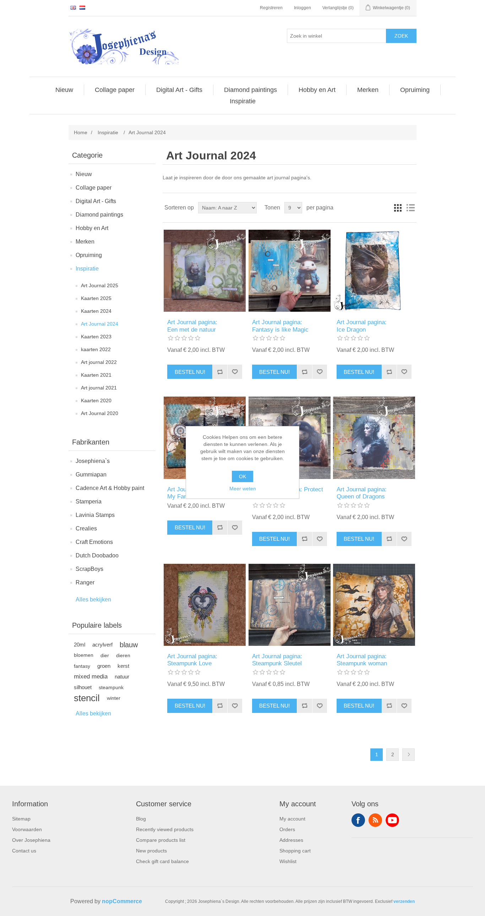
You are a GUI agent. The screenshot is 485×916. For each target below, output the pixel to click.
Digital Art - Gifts (96, 201)
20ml (79, 645)
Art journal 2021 (99, 388)
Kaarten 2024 (96, 311)
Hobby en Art (92, 228)
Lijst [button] (410, 207)
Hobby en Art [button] (317, 89)
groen (103, 666)
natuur (122, 677)
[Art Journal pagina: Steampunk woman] (374, 605)
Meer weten (242, 488)
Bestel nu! (190, 372)
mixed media (91, 676)
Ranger (85, 582)
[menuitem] (64, 89)
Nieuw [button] (64, 89)
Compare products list (160, 840)
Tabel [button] (397, 207)
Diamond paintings (99, 215)
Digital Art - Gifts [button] (179, 89)
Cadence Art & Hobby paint (110, 488)
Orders (287, 829)
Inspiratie (87, 269)
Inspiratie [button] (243, 101)
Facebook (358, 820)
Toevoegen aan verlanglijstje (234, 372)
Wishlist (287, 861)
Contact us (24, 851)
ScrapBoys (89, 569)
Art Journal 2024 (99, 324)
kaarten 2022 (96, 349)
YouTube (392, 820)
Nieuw (84, 174)
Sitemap (21, 819)
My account (292, 819)
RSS (375, 820)
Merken (85, 242)
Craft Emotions (94, 542)
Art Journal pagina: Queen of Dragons (362, 493)
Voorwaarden (27, 829)
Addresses (291, 840)
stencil (87, 698)
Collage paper (93, 188)
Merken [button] (367, 89)
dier (104, 655)
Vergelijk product (219, 372)
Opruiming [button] (415, 89)
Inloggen (302, 7)
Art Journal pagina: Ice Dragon (362, 326)
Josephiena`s (93, 461)
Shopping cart (295, 851)
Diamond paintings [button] (250, 89)
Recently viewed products (165, 829)
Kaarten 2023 (96, 336)
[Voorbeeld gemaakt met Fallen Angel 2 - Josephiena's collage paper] (374, 438)
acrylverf (102, 645)
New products (151, 851)
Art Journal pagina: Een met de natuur (192, 326)
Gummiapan (91, 474)
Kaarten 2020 (96, 400)
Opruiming (89, 255)
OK (242, 476)
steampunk (111, 687)
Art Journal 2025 (99, 285)
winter (113, 698)
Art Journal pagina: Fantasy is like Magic (280, 326)
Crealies (86, 528)
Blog (141, 819)
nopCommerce (122, 901)
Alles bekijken (93, 599)
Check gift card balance (162, 861)
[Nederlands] (82, 7)
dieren (123, 655)
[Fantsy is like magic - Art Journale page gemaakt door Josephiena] (290, 271)
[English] (73, 7)
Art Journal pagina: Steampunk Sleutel (277, 660)
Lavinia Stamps (95, 515)
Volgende (408, 754)
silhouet (83, 687)
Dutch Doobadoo (97, 555)
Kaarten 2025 (96, 298)
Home (80, 132)
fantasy (82, 666)
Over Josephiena (31, 840)
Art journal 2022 (99, 362)
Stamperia (89, 501)
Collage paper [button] (115, 89)
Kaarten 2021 (96, 375)
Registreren (271, 7)
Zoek (401, 36)
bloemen (83, 655)
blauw (129, 645)
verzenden (404, 901)
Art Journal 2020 (99, 413)
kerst (123, 666)
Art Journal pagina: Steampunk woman (362, 660)
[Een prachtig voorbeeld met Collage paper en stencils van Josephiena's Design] (374, 271)
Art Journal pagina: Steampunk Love (192, 660)
